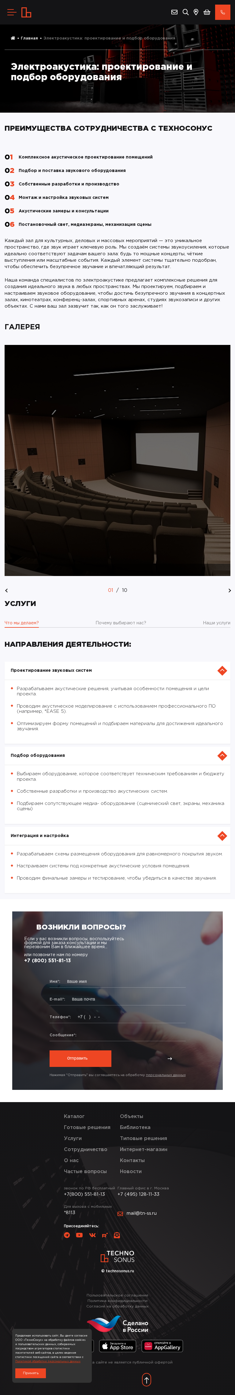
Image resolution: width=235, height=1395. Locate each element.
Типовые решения (143, 1138)
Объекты (131, 1116)
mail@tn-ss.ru (142, 1213)
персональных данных (166, 1075)
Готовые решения (87, 1127)
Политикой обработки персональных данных (47, 1361)
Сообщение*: (63, 1035)
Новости (131, 1171)
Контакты (132, 1160)
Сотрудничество (85, 1149)
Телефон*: (60, 1017)
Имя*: (55, 981)
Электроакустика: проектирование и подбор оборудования (109, 38)
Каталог (74, 1116)
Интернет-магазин (143, 1149)
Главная (29, 38)
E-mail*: (57, 999)
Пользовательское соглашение (117, 1295)
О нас (71, 1160)
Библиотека (135, 1127)
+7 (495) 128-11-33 (138, 1194)
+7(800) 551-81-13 (84, 1194)
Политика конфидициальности (117, 1301)
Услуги (73, 1138)
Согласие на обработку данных (117, 1306)
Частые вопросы (85, 1171)
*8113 (69, 1213)
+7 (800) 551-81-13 (47, 961)
